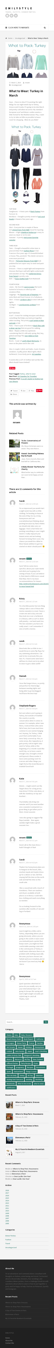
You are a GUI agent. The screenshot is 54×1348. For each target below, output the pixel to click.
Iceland (9, 1051)
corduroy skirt (25, 299)
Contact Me (9, 1343)
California (39, 1039)
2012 (7, 1206)
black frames (35, 211)
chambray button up (28, 232)
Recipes (30, 1067)
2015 (7, 1198)
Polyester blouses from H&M (27, 261)
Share (15, 394)
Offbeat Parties (12, 1063)
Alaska (9, 1035)
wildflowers (11, 1087)
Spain (9, 1071)
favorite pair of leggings (29, 294)
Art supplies (36, 354)
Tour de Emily (12, 1075)
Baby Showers (26, 1035)
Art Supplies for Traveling (27, 376)
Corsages (10, 1043)
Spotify (45, 1286)
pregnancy (20, 1067)
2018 (7, 1190)
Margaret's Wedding (31, 1055)
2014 (7, 1200)
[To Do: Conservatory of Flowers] (14, 444)
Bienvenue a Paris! (22, 1137)
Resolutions (40, 1067)
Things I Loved (31, 1071)
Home (7, 1338)
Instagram (12, 1289)
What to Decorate (24, 1083)
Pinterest (38, 1286)
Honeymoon (39, 1047)
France (31, 1043)
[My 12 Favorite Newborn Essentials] (9, 1152)
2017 (7, 1193)
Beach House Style (14, 1039)
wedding (29, 1079)
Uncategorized (16, 85)
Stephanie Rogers (27, 705)
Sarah (22, 501)
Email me (41, 1281)
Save (40, 390)
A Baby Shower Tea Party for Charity (33, 468)
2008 (7, 1216)
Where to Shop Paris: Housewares (29, 1114)
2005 (7, 1223)
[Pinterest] (16, 16)
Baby (16, 1035)
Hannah (22, 676)
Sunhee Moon (29, 251)
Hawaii (20, 1047)
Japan (29, 1051)
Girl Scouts (11, 1047)
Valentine (39, 1075)
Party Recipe (26, 1063)
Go (46, 1022)
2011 (7, 1208)
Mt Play (27, 1059)
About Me (9, 1340)
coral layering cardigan (27, 305)
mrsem (27, 83)
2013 (7, 1203)
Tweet (15, 391)
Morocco (18, 1059)
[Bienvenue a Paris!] (9, 1140)
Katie (21, 778)
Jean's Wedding (41, 1051)
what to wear (31, 374)
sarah (21, 641)
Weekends (11, 1083)
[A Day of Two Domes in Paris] (9, 1128)
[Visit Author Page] (29, 414)
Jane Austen (19, 1051)
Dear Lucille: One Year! (22, 1176)
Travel (7, 1243)
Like (23, 391)
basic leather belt (21, 279)
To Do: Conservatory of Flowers (31, 441)
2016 (7, 1195)
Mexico (9, 1059)
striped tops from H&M (20, 230)
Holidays (29, 1047)
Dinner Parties (10, 1236)
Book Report (28, 1039)
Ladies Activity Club (14, 1055)
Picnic (36, 1063)
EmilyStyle (19, 8)
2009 (7, 1213)
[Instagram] (11, 16)
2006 (7, 1221)
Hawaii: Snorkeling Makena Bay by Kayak (32, 454)
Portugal (10, 1067)
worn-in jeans (29, 287)
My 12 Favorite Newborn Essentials (29, 1149)
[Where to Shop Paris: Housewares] (9, 1117)
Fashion (8, 1239)
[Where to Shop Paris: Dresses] (9, 1105)
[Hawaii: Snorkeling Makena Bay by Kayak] (14, 456)
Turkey (22, 374)
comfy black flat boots (30, 341)
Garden (40, 1043)
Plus (32, 391)
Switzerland (18, 1071)
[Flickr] (7, 16)
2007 (7, 1218)
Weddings (39, 1079)
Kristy (22, 598)
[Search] (45, 28)
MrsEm (7, 1169)
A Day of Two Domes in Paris (26, 1126)
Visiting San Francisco (15, 1079)
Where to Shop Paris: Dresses (27, 1102)
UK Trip (30, 1075)
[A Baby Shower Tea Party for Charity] (14, 469)
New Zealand (38, 1059)
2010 (7, 1211)
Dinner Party (21, 1043)
